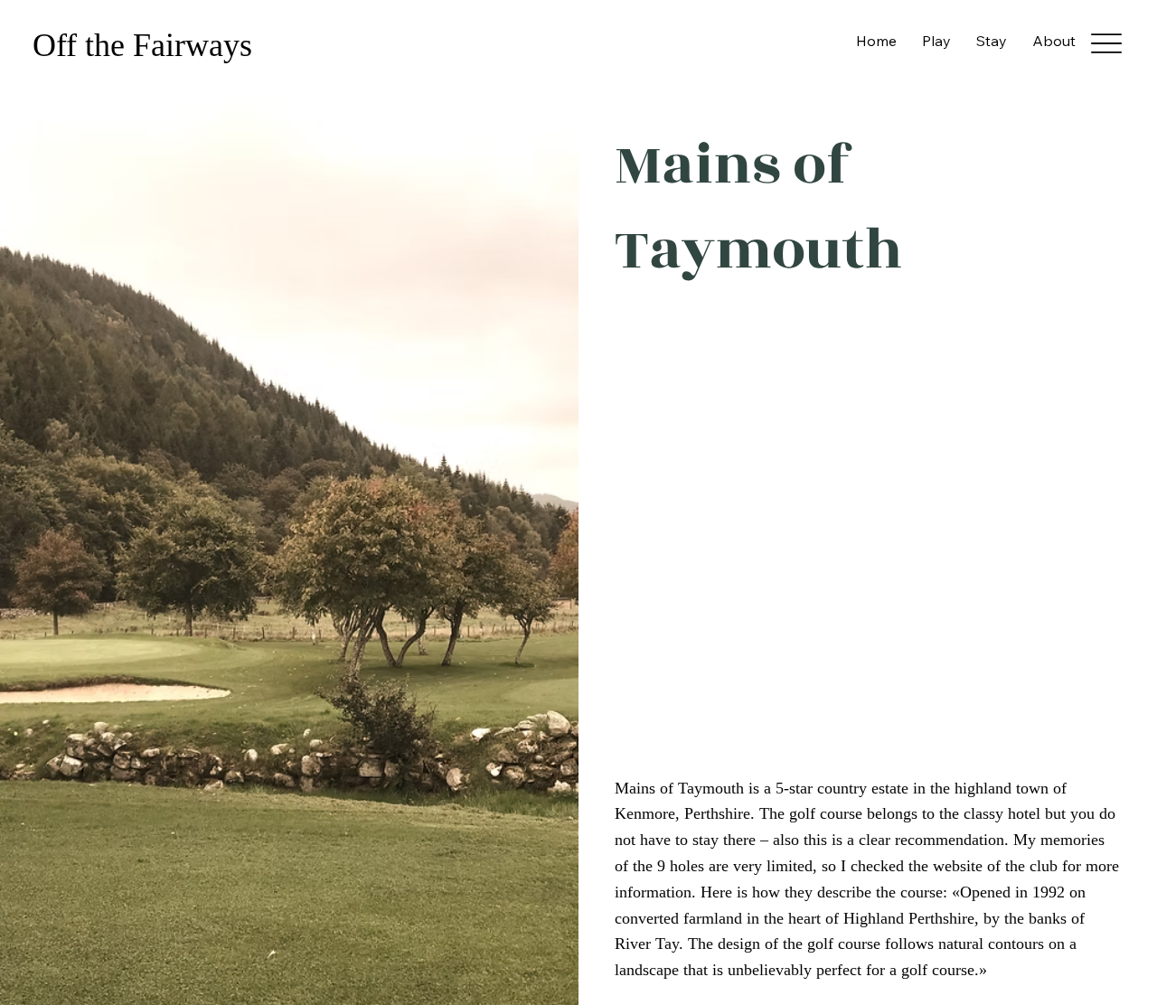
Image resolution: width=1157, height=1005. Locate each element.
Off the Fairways (146, 45)
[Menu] (1107, 44)
